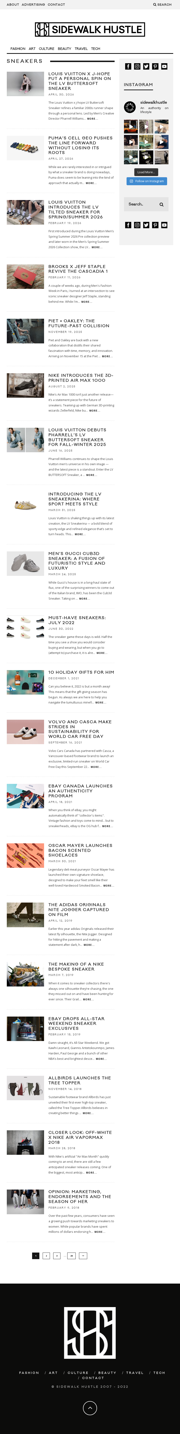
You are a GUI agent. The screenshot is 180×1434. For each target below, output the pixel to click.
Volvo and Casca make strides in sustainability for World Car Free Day (80, 729)
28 (71, 1255)
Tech (95, 49)
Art (32, 49)
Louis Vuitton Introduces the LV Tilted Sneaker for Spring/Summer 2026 (76, 210)
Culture (46, 49)
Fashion (18, 49)
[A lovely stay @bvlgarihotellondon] (131, 127)
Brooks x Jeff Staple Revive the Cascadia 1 (78, 269)
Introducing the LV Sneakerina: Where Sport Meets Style (75, 499)
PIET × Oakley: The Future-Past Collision (79, 323)
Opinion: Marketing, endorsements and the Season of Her (80, 1196)
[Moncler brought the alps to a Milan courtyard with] (146, 142)
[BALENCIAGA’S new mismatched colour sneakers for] (146, 157)
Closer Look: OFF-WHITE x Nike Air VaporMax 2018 (80, 1137)
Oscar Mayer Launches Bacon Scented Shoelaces (81, 850)
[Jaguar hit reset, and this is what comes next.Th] (162, 157)
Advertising (33, 5)
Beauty (64, 49)
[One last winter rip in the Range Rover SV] (131, 157)
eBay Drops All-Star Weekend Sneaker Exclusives (77, 1023)
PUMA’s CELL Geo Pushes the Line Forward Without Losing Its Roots (81, 145)
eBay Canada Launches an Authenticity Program (81, 791)
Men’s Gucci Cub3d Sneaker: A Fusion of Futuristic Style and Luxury (77, 561)
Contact (56, 5)
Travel (81, 49)
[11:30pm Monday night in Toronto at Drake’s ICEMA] (131, 142)
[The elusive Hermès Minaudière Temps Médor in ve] (162, 142)
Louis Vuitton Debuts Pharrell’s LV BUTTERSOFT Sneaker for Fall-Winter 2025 (78, 437)
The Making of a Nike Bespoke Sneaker (76, 967)
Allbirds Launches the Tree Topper (80, 1081)
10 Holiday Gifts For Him (81, 672)
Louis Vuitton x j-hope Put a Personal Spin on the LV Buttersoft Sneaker (80, 81)
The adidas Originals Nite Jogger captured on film (79, 909)
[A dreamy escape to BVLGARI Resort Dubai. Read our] (162, 127)
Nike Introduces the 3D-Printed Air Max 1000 (81, 378)
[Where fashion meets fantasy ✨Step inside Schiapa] (146, 127)
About (13, 5)
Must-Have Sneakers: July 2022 (77, 620)
